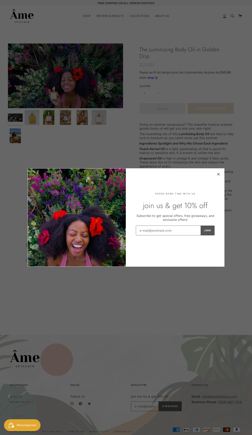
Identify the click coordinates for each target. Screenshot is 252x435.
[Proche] (218, 174)
